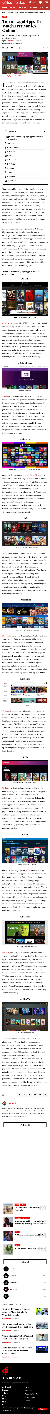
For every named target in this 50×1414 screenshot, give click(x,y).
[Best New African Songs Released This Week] (8, 1236)
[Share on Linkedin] (35, 1095)
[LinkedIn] (25, 1296)
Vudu (28, 870)
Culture (23, 1204)
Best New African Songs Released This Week (30, 1235)
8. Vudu (9, 172)
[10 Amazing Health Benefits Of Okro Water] (8, 1249)
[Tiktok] (25, 1289)
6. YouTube (11, 164)
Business (10, 13)
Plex (38, 1038)
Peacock (5, 952)
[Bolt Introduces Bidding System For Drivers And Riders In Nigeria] (42, 1325)
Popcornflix (7, 635)
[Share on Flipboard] (12, 48)
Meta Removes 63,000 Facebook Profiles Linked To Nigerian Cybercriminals (17, 1350)
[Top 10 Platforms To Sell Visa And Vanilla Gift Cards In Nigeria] (42, 1337)
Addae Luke (10, 40)
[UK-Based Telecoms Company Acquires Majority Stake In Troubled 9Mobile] (42, 1311)
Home (4, 13)
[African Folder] (13, 2)
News (17, 1204)
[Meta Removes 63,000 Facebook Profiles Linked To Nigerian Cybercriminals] (42, 1349)
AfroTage (18, 1218)
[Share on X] (7, 48)
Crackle (5, 323)
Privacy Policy (28, 1408)
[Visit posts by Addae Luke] (3, 41)
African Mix (7, 1342)
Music (17, 1232)
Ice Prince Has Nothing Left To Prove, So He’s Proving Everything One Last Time (29, 1222)
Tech (16, 13)
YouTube (6, 710)
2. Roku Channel (13, 147)
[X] (25, 1275)
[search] (30, 2)
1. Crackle (10, 143)
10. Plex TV (12, 181)
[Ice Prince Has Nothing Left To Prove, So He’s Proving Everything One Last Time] (8, 1222)
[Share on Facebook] (19, 1095)
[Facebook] (25, 1268)
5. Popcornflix (12, 160)
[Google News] (10, 1378)
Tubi (4, 553)
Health (17, 1245)
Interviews (26, 1218)
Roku (4, 396)
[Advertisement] (25, 1411)
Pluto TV (33, 475)
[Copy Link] (16, 48)
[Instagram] (25, 1282)
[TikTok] (17, 1378)
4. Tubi (9, 156)
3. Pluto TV (11, 151)
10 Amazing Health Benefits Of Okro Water (30, 1248)
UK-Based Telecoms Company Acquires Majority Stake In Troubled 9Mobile (16, 1312)
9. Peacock (11, 176)
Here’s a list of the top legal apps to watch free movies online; (25, 138)
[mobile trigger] (46, 2)
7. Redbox (10, 168)
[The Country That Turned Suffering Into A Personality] (8, 1209)
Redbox (5, 788)
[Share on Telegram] (40, 1095)
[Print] (20, 48)
